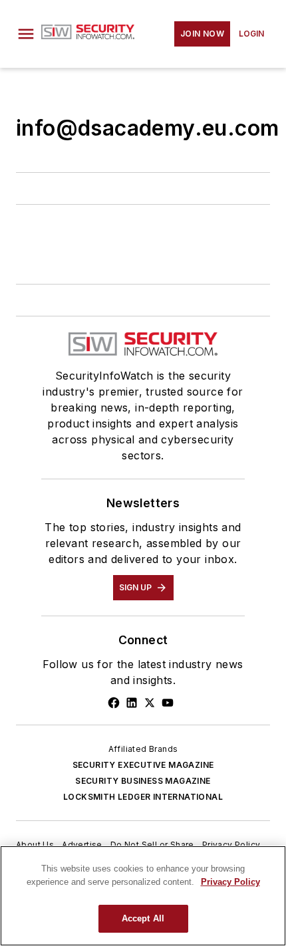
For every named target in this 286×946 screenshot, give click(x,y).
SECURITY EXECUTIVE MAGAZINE (143, 765)
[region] (143, 896)
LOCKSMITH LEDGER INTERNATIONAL (143, 797)
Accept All (143, 918)
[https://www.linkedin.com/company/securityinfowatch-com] (131, 702)
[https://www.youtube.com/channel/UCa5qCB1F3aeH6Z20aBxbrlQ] (167, 702)
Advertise (82, 845)
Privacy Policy (231, 845)
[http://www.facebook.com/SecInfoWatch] (113, 702)
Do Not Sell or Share (152, 845)
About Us (35, 845)
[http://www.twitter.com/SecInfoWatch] (149, 702)
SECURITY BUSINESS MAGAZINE (142, 781)
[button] (26, 34)
